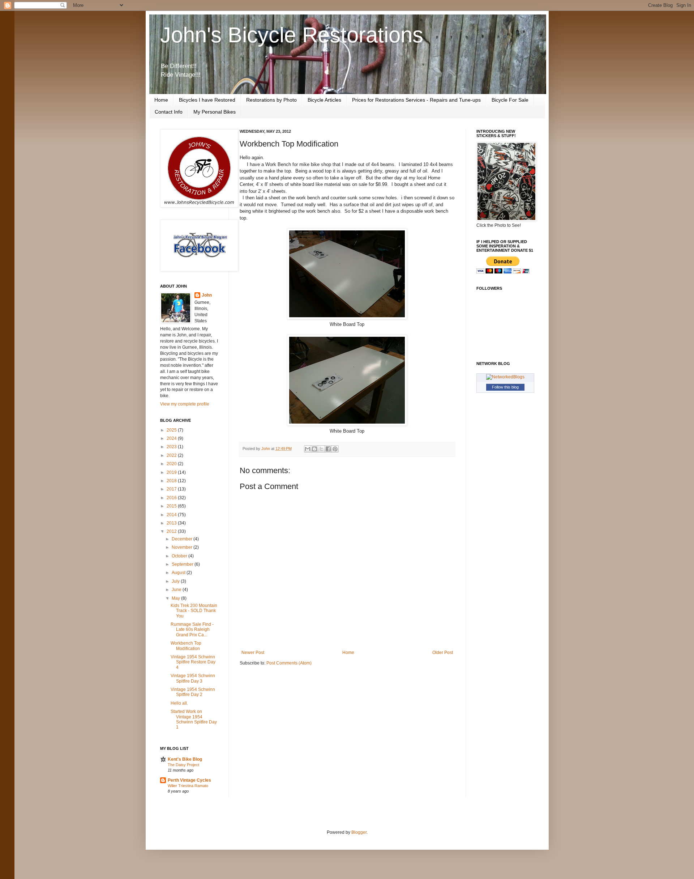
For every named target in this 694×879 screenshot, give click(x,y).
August (179, 572)
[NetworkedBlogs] (505, 376)
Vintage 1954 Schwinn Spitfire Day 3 (193, 678)
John (207, 295)
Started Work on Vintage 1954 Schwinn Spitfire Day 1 (194, 719)
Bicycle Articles (324, 100)
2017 (172, 489)
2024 (172, 438)
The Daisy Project (183, 765)
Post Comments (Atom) (289, 663)
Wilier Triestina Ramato (188, 786)
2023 (172, 446)
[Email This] (307, 449)
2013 (172, 523)
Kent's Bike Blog (185, 759)
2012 (172, 531)
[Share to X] (321, 449)
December (182, 539)
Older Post (442, 652)
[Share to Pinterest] (335, 449)
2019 (172, 472)
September (183, 564)
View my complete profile (184, 404)
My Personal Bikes (214, 112)
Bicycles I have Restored (207, 100)
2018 (172, 480)
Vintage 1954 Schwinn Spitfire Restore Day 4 (193, 662)
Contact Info (169, 112)
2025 (172, 430)
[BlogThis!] (314, 449)
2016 (172, 497)
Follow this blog (505, 387)
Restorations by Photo (271, 100)
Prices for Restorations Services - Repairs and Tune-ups (416, 100)
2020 (172, 463)
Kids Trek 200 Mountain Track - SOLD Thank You (194, 611)
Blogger (359, 832)
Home (161, 100)
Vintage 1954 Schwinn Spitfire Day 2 (193, 692)
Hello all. (179, 703)
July (176, 581)
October (180, 556)
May (176, 598)
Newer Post (252, 652)
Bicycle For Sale (510, 100)
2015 (172, 506)
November (182, 547)
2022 (172, 455)
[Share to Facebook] (328, 449)
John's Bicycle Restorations (291, 35)
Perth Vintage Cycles (189, 780)
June (177, 589)
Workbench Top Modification (186, 646)
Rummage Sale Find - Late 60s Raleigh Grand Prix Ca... (192, 629)
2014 (172, 514)
